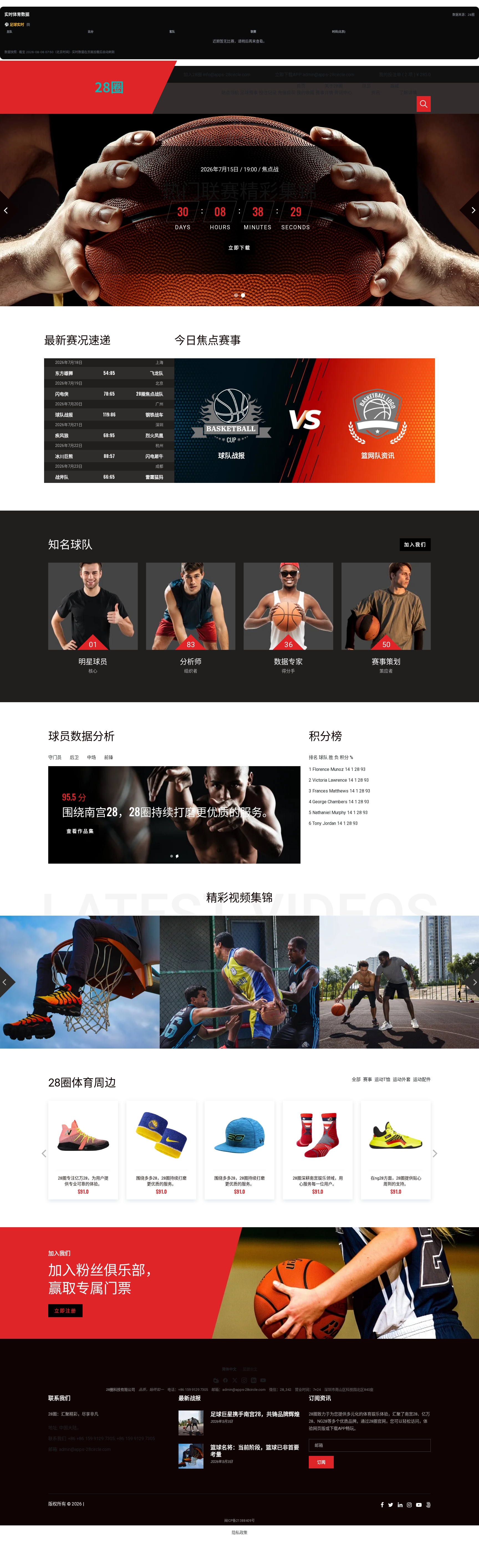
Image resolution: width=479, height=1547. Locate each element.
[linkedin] (253, 1380)
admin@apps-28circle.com (244, 1390)
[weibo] (216, 1380)
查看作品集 (80, 831)
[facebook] (225, 1380)
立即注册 (65, 1311)
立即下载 (239, 248)
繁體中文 (250, 1369)
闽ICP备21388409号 (239, 1521)
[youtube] (263, 1380)
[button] (236, 295)
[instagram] (244, 1380)
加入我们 (415, 544)
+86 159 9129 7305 (193, 1390)
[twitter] (235, 1380)
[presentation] (43, 1153)
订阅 (321, 1462)
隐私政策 (239, 1532)
